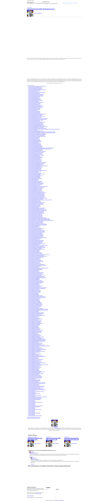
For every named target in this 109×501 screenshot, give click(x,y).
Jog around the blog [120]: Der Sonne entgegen (35, 305)
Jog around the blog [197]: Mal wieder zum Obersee (35, 236)
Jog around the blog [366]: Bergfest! (33, 142)
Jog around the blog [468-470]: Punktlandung (35, 88)
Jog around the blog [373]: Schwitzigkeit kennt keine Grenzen (37, 136)
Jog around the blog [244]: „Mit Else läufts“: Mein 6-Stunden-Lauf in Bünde (39, 218)
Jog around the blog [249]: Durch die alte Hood (35, 214)
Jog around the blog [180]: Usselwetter (34, 251)
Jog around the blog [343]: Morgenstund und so (41, 9)
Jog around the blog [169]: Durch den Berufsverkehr (35, 261)
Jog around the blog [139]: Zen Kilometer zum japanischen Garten (37, 287)
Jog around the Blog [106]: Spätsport (33, 319)
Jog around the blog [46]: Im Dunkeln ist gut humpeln (35, 373)
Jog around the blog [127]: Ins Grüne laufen (34, 298)
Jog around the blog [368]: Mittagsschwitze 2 (34, 140)
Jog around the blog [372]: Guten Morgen (34, 137)
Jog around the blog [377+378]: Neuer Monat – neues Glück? (37, 133)
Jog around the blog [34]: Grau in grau (33, 385)
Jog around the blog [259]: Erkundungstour (34, 206)
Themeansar (61, 500)
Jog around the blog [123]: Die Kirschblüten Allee (35, 302)
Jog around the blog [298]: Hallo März (33, 179)
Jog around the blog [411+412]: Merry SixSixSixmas (35, 114)
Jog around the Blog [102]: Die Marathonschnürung (35, 323)
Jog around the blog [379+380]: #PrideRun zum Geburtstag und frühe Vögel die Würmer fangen (41, 131)
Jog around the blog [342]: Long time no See (34, 161)
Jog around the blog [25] (31, 392)
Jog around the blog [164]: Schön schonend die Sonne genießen (37, 265)
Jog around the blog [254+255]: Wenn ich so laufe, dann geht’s (37, 209)
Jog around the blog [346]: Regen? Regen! (34, 158)
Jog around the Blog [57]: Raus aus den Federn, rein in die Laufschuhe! (38, 364)
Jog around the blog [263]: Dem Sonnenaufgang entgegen (36, 202)
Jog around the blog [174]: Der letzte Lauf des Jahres (36, 257)
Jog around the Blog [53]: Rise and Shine (34, 368)
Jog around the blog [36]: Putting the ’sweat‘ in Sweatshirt (36, 383)
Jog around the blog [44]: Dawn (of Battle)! (34, 375)
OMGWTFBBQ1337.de (30, 2)
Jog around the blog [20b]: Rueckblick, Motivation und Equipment (37, 396)
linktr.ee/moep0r (58, 428)
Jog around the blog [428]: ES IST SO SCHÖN (34, 106)
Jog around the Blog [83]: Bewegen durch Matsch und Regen (37, 340)
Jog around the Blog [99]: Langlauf (33, 326)
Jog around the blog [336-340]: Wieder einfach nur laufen (36, 163)
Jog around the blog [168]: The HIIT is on (34, 262)
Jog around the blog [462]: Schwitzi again (34, 90)
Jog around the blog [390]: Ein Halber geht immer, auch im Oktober (37, 126)
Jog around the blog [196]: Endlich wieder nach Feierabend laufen (37, 237)
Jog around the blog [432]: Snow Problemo (34, 103)
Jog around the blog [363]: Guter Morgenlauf (34, 144)
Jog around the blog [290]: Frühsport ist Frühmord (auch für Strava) (38, 186)
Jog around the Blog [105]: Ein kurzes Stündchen (35, 320)
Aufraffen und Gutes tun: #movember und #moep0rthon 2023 (37, 86)
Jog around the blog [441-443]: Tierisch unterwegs (35, 95)
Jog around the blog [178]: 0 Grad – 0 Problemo (35, 253)
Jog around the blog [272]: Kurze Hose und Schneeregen (36, 195)
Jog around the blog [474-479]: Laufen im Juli (53, 438)
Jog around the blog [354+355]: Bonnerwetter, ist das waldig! (37, 151)
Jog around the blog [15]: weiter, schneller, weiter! (35, 402)
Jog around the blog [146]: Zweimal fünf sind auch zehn (36, 281)
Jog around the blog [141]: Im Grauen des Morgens (35, 285)
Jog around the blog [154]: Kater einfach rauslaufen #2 (36, 274)
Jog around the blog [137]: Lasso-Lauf (33, 289)
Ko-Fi (37, 429)
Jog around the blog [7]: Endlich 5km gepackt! (34, 409)
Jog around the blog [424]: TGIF (33, 110)
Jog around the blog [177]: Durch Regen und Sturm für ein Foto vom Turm (38, 254)
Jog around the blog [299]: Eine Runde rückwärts (35, 178)
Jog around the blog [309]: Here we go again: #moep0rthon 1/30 (37, 170)
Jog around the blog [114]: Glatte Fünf (33, 311)
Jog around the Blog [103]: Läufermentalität (34, 322)
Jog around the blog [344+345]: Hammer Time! (35, 159)
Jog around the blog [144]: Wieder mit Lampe (34, 283)
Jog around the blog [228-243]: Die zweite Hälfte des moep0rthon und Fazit (39, 219)
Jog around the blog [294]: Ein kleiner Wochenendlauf (36, 182)
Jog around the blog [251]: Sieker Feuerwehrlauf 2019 (36, 212)
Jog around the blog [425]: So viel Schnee (34, 109)
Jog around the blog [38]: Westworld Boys (34, 380)
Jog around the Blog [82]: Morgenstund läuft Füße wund (36, 341)
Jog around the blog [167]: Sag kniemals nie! (34, 263)
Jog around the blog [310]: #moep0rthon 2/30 (35, 169)
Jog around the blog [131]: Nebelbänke (33, 294)
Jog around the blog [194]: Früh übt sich (34, 239)
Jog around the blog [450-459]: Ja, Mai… (34, 93)
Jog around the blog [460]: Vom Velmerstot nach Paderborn (36, 92)
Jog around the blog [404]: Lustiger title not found (35, 120)
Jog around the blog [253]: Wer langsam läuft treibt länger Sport (37, 210)
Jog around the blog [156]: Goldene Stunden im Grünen (36, 272)
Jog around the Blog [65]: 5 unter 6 (33, 357)
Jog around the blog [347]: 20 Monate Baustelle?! (35, 157)
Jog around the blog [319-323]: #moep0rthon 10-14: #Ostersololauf (38, 165)
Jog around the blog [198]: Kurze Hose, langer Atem (35, 235)
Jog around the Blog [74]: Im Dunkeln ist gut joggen (35, 348)
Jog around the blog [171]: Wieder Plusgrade (34, 259)
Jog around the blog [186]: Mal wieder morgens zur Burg (36, 246)
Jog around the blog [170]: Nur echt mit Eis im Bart (35, 260)
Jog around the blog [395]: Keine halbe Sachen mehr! (35, 124)
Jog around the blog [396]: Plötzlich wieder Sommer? (35, 123)
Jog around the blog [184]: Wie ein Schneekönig (35, 248)
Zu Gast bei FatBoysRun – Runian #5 (33, 354)
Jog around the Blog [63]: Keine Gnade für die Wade (35, 359)
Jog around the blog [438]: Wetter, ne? (33, 97)
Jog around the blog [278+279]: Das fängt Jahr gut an (36, 191)
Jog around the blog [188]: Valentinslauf (34, 244)
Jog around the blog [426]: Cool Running (34, 108)
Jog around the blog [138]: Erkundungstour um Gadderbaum (36, 288)
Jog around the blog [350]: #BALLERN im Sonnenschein (36, 155)
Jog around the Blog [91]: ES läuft (33, 333)
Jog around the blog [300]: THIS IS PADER (34, 177)
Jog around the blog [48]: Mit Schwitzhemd (34, 372)
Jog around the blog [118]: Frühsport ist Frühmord (35, 308)
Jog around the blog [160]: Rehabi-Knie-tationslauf (35, 268)
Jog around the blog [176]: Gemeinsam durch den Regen (36, 255)
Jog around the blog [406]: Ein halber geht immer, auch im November (38, 118)
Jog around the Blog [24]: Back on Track (34, 393)
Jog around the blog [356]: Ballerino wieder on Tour (35, 150)
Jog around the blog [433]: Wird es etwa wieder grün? (36, 102)
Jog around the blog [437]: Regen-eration (34, 98)
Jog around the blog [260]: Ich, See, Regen (34, 205)
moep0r (36, 13)
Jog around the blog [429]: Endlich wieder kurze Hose (36, 105)
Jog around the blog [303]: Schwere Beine (34, 174)
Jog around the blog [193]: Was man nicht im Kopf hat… (36, 240)
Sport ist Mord (29, 7)
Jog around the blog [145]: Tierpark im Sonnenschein (35, 282)
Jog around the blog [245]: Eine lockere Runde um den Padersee (37, 217)
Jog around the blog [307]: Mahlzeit (33, 172)
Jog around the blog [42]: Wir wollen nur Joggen (35, 377)
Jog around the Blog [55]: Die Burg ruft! (33, 366)
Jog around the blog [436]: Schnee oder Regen (35, 99)
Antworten (31, 456)
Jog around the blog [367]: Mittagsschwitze (34, 141)
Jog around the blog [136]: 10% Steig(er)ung (34, 290)
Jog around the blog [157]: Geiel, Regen (33, 271)
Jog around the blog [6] (31, 410)
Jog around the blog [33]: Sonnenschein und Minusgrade (36, 386)
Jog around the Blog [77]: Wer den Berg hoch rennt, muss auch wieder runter (39, 345)
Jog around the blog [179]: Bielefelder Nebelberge (35, 252)
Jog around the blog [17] (31, 400)
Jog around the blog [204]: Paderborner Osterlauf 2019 (36, 230)
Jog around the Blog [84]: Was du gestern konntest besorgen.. (37, 339)
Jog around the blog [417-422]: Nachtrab (34, 112)
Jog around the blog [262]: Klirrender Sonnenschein (35, 203)
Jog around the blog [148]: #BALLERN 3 (34, 279)
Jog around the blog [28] (31, 390)
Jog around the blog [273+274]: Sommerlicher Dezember (36, 194)
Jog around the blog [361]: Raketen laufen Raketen (35, 146)
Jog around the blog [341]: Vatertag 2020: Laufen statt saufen (37, 162)
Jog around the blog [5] (31, 411)
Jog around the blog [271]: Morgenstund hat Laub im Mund (36, 196)
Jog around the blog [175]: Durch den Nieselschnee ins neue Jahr (37, 256)
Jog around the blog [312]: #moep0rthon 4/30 (35, 167)
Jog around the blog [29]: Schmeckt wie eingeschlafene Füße (37, 389)
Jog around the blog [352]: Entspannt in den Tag (35, 153)
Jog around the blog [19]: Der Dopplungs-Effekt (35, 398)
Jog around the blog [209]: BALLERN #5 (34, 225)
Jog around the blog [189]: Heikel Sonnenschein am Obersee (36, 243)
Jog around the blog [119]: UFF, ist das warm (34, 306)
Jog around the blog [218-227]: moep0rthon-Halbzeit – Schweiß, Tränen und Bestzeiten (40, 220)
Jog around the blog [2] (31, 414)
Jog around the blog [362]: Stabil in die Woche (34, 145)
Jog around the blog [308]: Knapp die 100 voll (34, 171)
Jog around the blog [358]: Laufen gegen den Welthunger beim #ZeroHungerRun (39, 148)
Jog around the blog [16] (31, 401)
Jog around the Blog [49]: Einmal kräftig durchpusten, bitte (36, 371)
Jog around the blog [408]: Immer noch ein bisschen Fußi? (36, 116)
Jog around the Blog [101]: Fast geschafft (34, 324)
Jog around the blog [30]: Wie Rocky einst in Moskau (35, 388)
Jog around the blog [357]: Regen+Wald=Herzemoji (35, 149)
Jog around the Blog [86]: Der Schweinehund (34, 337)
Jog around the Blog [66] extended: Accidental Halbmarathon (37, 356)
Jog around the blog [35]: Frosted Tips (33, 384)
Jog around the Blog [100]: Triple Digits (34, 325)
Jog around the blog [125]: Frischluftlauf (34, 300)
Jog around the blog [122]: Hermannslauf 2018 (34, 303)
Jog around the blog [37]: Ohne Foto (33, 381)
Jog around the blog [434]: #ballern (33, 101)
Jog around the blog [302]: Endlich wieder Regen (35, 175)
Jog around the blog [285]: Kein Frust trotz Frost (35, 189)
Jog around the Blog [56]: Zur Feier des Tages (34, 365)
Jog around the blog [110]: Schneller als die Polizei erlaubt (36, 315)
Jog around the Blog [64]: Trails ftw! (33, 358)
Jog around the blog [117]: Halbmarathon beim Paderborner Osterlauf (38, 309)
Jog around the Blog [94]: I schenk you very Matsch (35, 330)
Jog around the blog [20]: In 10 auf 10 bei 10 (34, 397)
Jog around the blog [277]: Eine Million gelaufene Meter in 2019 (37, 192)
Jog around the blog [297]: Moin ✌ (33, 180)
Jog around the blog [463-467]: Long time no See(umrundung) (37, 89)
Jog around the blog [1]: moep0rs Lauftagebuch (35, 415)
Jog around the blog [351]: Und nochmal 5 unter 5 (35, 154)
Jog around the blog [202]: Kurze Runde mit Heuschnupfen (36, 232)
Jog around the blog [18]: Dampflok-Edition (34, 399)
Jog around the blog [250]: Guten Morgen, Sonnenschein (36, 213)
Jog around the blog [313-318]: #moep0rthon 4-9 (35, 166)
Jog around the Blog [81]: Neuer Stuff (33, 342)
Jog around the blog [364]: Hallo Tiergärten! (34, 143)
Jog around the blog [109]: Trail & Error (33, 316)
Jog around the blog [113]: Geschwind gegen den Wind (36, 312)
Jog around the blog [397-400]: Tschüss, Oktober (35, 122)
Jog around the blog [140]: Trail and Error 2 (34, 286)
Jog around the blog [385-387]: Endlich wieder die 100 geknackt (37, 128)
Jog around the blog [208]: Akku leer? (33, 226)
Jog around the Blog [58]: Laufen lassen (34, 363)
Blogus (57, 500)
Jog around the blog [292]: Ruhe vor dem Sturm (35, 184)
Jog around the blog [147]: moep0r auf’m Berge (35, 280)
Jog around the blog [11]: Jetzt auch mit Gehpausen (35, 405)
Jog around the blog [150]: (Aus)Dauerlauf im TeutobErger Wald (37, 277)
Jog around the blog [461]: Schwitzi (33, 91)
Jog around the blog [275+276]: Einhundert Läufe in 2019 (36, 193)
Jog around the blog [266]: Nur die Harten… (34, 200)
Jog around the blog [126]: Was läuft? (33, 299)
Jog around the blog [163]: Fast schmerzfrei (34, 266)
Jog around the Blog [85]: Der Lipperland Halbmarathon (36, 338)
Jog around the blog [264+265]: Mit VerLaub (34, 201)
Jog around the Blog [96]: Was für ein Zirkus (34, 328)
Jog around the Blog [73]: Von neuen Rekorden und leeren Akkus (37, 349)
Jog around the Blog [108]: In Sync (33, 317)
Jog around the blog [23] (31, 394)
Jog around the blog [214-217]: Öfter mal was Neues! (35, 221)
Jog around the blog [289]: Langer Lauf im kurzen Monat (36, 187)
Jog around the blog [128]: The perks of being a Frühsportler (37, 297)
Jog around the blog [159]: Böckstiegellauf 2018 (35, 269)
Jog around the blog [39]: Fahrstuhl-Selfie (34, 379)
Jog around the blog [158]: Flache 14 (33, 270)
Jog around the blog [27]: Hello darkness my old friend (36, 391)
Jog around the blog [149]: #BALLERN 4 (34, 278)
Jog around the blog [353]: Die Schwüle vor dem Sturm (36, 152)
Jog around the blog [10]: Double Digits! (34, 406)
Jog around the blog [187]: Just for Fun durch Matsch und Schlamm (37, 245)
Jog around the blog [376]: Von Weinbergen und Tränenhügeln (37, 134)
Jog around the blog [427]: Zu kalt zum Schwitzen (35, 107)
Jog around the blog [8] (31, 408)
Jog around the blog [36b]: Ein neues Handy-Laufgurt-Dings (36, 382)
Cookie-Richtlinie (38, 493)
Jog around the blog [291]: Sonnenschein (34, 185)
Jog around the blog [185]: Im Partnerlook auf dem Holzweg (36, 247)
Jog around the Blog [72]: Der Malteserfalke (34, 350)
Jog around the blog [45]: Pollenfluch (33, 374)
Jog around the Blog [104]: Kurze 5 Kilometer (34, 321)
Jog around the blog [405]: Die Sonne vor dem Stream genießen (37, 119)
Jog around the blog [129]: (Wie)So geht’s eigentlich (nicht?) (36, 296)
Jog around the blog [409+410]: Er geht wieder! (35, 115)
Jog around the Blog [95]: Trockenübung (34, 329)
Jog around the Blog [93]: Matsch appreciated (34, 331)
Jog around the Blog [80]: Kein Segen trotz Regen (35, 343)
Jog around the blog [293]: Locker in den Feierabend (35, 183)
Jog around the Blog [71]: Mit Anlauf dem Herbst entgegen (36, 351)
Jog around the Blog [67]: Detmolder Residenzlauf (35, 355)
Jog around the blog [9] (31, 407)
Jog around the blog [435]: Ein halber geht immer (35, 100)
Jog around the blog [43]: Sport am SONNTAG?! (35, 376)
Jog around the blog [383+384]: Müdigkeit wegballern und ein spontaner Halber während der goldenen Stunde (44, 129)
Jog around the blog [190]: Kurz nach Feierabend (35, 242)
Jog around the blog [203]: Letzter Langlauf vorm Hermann (36, 231)
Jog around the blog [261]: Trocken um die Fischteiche (36, 204)
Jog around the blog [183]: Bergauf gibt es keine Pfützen (36, 249)
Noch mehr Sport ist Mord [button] (30, 85)
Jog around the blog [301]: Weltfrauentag (34, 176)
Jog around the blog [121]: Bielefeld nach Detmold (35, 304)
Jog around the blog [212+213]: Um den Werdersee (35, 222)
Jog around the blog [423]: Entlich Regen (34, 111)
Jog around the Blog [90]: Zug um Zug (33, 334)
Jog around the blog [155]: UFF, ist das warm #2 (35, 273)
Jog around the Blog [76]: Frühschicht (33, 346)
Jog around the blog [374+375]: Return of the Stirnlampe (36, 135)
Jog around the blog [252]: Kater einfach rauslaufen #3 (36, 211)
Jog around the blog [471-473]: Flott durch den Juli (71, 438)
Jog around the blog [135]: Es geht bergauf (34, 291)
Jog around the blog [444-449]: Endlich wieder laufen (36, 94)
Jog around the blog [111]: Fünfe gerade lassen (35, 314)
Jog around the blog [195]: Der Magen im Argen (35, 238)
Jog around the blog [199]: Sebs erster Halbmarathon (35, 234)
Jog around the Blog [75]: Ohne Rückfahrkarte (34, 347)
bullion (32, 451)
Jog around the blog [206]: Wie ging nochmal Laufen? (36, 228)
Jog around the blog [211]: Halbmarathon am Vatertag (35, 223)
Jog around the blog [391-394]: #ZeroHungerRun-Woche (36, 125)
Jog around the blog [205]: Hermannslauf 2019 (35, 229)
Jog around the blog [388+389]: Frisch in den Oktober (36, 127)
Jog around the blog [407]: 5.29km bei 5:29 (34, 117)
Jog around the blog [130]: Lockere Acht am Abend (35, 295)
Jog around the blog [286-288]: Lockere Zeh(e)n (35, 188)
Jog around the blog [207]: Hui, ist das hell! (34, 227)
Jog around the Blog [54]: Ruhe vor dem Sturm (34, 367)
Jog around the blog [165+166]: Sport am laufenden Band (36, 264)
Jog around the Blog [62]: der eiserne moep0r (34, 360)
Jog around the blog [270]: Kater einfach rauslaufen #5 (36, 197)
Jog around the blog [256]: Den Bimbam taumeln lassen (36, 208)
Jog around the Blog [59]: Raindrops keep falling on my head (36, 362)
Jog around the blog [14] (31, 403)
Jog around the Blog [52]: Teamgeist (33, 369)
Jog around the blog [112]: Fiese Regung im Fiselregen (36, 313)
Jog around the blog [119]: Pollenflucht (33, 307)
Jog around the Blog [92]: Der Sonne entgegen (35, 332)
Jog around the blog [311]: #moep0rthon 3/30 (34, 168)
